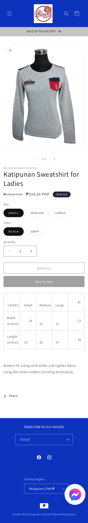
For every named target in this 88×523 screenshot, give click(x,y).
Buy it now (44, 281)
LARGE (63, 214)
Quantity (9, 242)
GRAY (37, 232)
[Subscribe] (67, 439)
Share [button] (13, 396)
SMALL (16, 214)
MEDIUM (40, 214)
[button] (9, 13)
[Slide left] (34, 159)
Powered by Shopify (64, 514)
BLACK (16, 232)
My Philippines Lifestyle (36, 514)
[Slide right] (54, 159)
